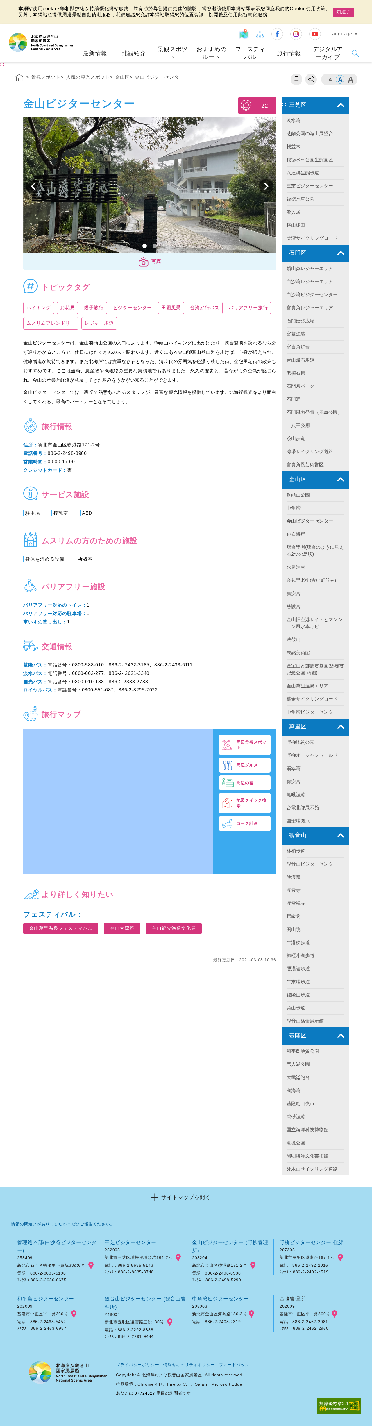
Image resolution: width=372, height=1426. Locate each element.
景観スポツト (46, 77)
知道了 (343, 11)
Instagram (296, 34)
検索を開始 (355, 53)
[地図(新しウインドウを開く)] (244, 34)
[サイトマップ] (260, 34)
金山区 (122, 77)
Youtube (315, 34)
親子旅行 (93, 307)
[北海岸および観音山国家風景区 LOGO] (41, 42)
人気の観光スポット (88, 77)
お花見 (67, 307)
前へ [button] (266, 186)
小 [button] (330, 79)
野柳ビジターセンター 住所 (311, 1242)
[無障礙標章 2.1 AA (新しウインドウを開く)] (339, 1406)
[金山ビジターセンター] (149, 186)
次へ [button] (33, 186)
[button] (149, 261)
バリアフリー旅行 (248, 307)
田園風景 (171, 307)
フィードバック (234, 1364)
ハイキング (38, 307)
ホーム (19, 78)
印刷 (296, 79)
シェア (311, 79)
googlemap (91, 1265)
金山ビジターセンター (159, 77)
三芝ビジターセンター (130, 1242)
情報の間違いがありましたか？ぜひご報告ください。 (62, 1224)
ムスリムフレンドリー (50, 323)
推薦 (246, 105)
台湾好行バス (204, 307)
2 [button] (155, 246)
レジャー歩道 (99, 323)
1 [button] (144, 246)
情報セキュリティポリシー (189, 1364)
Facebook (277, 34)
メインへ (12, 5)
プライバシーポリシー (137, 1364)
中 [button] (340, 79)
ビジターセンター (132, 307)
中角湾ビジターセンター (220, 1299)
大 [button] (350, 79)
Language (341, 33)
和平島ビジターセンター (45, 1299)
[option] (149, 186)
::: (70, 27)
